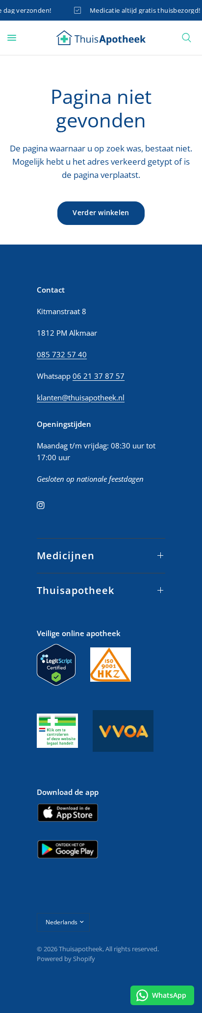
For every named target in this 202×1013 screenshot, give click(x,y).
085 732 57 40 (62, 354)
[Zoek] (186, 38)
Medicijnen (66, 555)
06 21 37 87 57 (99, 376)
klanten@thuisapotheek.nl (81, 397)
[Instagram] (47, 505)
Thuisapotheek (75, 590)
